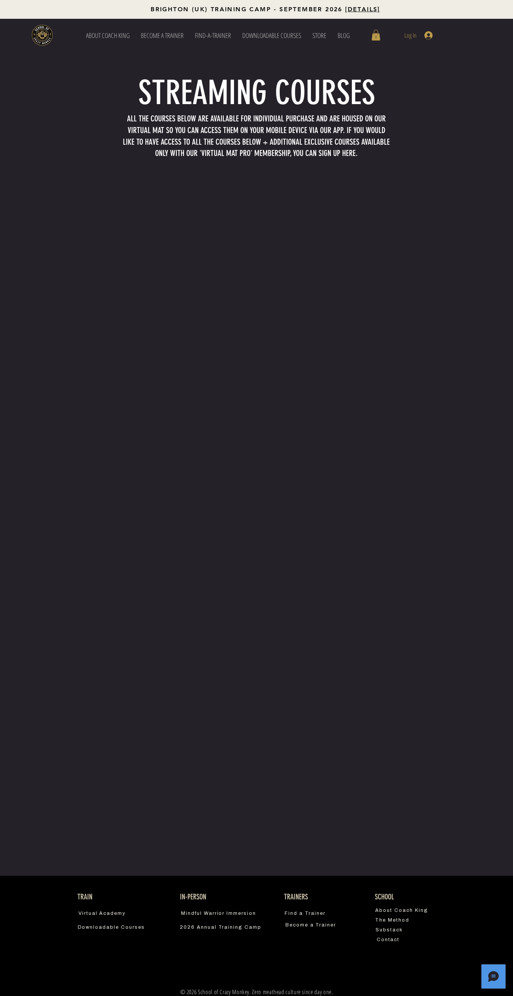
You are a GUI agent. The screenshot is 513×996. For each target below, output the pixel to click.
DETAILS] (364, 9)
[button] (375, 35)
